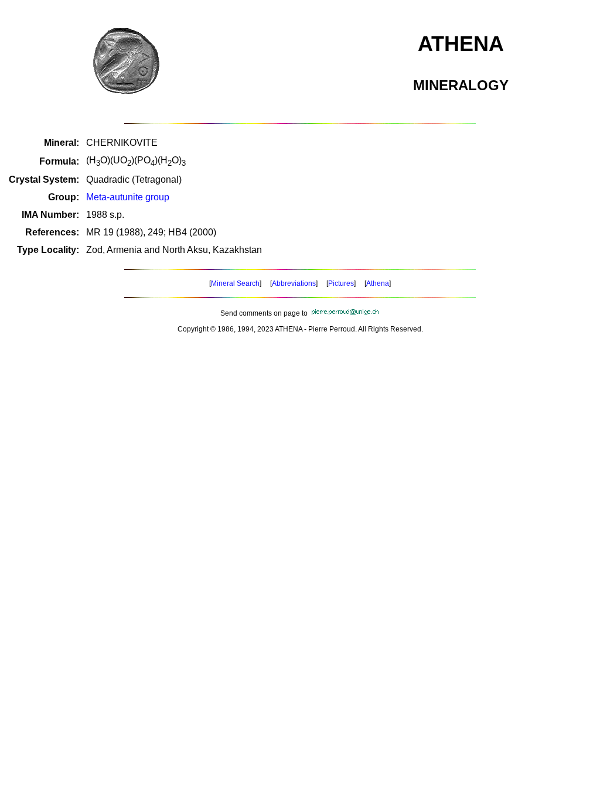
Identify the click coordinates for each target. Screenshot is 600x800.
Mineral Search (235, 283)
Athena (377, 283)
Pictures (341, 283)
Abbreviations (294, 283)
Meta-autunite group (127, 197)
